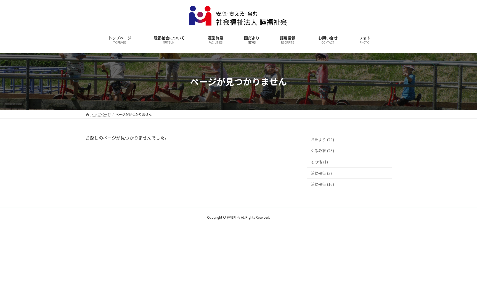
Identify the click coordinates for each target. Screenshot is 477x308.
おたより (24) (322, 139)
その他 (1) (319, 162)
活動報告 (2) (321, 173)
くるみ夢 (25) (322, 151)
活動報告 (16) (322, 184)
